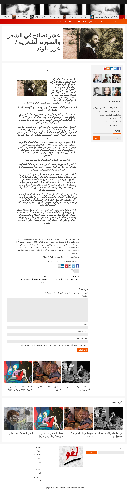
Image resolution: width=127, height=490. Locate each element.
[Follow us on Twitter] (115, 68)
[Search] (4, 22)
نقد (95, 21)
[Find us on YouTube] (104, 68)
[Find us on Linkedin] (111, 68)
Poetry (39, 458)
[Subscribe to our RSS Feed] (108, 68)
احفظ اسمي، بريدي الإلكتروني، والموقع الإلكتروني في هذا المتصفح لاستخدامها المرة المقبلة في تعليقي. (52, 345)
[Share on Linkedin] (62, 266)
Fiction (39, 451)
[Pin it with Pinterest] (66, 266)
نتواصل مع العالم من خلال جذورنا (85, 17)
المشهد (114, 21)
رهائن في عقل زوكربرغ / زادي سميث (67, 278)
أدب (100, 21)
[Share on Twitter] (73, 266)
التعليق (85, 296)
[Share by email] (59, 266)
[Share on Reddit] (69, 266)
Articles (72, 21)
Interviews (82, 21)
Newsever (70, 488)
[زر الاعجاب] (76, 271)
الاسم (85, 324)
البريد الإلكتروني (82, 331)
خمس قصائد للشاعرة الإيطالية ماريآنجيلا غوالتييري (34, 279)
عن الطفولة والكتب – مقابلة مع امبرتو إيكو (56, 17)
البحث (122, 449)
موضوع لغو (37, 477)
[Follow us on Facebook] (119, 68)
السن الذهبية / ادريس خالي (112, 121)
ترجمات (106, 21)
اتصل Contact (61, 21)
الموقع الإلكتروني (82, 338)
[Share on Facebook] (77, 266)
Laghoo (122, 21)
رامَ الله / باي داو (30, 17)
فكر (90, 21)
